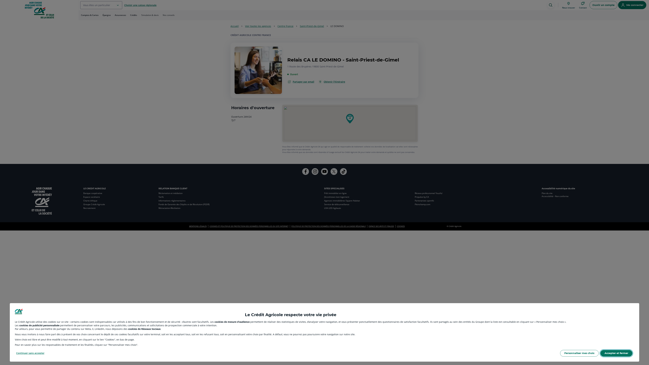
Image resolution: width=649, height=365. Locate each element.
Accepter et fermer (616, 353)
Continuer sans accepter (30, 353)
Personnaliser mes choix (579, 353)
